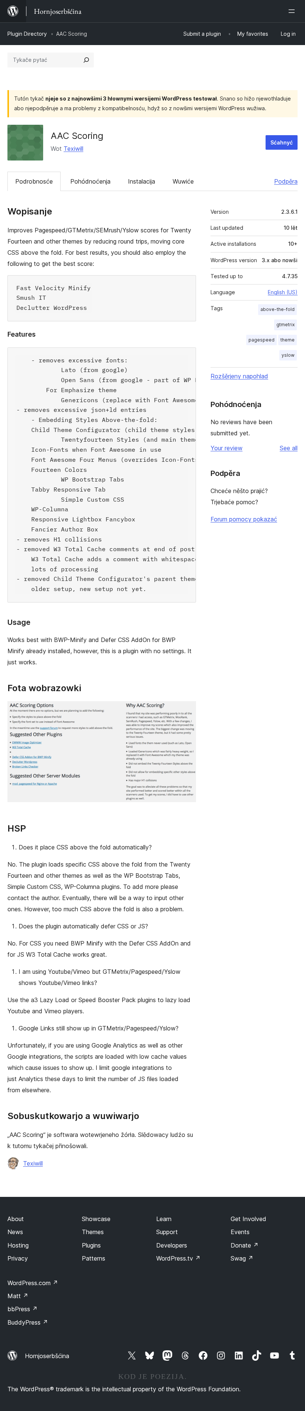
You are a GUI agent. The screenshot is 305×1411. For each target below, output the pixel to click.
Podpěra (286, 181)
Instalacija (141, 181)
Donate (245, 1245)
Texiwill (73, 148)
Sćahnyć (281, 142)
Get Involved (248, 1219)
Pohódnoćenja (90, 181)
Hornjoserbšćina (47, 1356)
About (15, 1219)
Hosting (18, 1245)
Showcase (96, 1219)
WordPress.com (32, 1283)
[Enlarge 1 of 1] (186, 711)
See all (289, 448)
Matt (17, 1296)
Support (167, 1232)
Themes (93, 1232)
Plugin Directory (27, 34)
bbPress (22, 1309)
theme (287, 340)
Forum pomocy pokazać (244, 519)
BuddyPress (27, 1322)
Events (240, 1232)
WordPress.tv (178, 1258)
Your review (227, 448)
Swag (242, 1258)
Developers (171, 1245)
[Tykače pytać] (86, 60)
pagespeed (261, 340)
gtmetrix (285, 324)
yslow (288, 355)
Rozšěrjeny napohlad (239, 376)
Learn (163, 1219)
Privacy (17, 1258)
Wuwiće (183, 181)
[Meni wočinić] (293, 11)
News (15, 1232)
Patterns (93, 1258)
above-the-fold (277, 309)
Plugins (91, 1245)
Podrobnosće (34, 181)
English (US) (283, 292)
